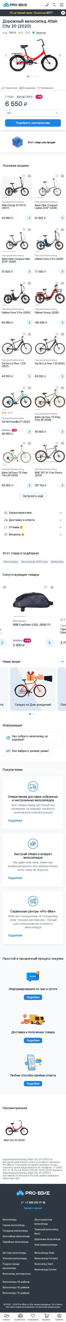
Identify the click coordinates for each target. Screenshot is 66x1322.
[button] (33, 12)
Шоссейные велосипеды (16, 1236)
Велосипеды (11, 561)
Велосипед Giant (43, 1264)
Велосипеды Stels (44, 1252)
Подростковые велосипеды (11, 1266)
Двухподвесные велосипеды (43, 1221)
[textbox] (33, 113)
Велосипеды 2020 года (34, 561)
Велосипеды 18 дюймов (16, 1287)
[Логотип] (15, 4)
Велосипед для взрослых (17, 1273)
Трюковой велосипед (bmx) (46, 1231)
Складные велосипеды (15, 1230)
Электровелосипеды (45, 1244)
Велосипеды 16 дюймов (16, 1293)
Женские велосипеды (15, 1258)
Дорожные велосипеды (47, 1239)
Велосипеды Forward (46, 1258)
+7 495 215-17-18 (35, 1202)
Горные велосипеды (14, 1225)
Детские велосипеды (14, 1252)
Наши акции (11, 661)
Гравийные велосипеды (15, 1242)
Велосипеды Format (45, 1269)
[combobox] (33, 113)
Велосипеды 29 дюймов (16, 1282)
